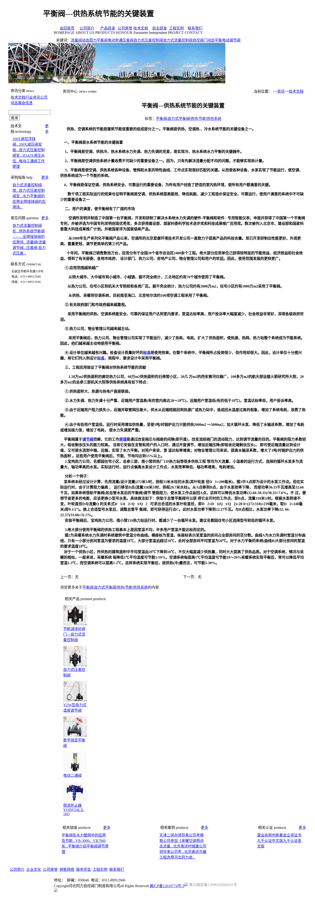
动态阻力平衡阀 (95, 40)
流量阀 (76, 40)
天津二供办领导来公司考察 (181, 835)
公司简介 (87, 28)
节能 (202, 119)
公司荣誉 (125, 28)
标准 (147, 353)
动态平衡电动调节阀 (224, 40)
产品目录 (107, 28)
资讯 (281, 91)
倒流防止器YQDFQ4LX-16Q (73, 809)
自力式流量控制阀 (178, 40)
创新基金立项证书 (286, 835)
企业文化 (33, 869)
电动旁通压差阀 (121, 40)
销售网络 (66, 869)
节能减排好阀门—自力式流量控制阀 (74, 634)
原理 (123, 439)
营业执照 (264, 835)
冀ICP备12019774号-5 (167, 886)
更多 (45, 177)
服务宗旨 (83, 869)
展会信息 (25, 103)
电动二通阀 (72, 775)
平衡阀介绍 (77, 846)
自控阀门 (200, 40)
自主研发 (159, 28)
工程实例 (176, 28)
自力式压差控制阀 (148, 40)
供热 (194, 119)
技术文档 (140, 28)
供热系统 (214, 119)
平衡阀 (161, 119)
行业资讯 (32, 97)
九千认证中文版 (270, 841)
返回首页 (67, 28)
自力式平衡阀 (179, 119)
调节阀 (87, 439)
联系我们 (195, 28)
